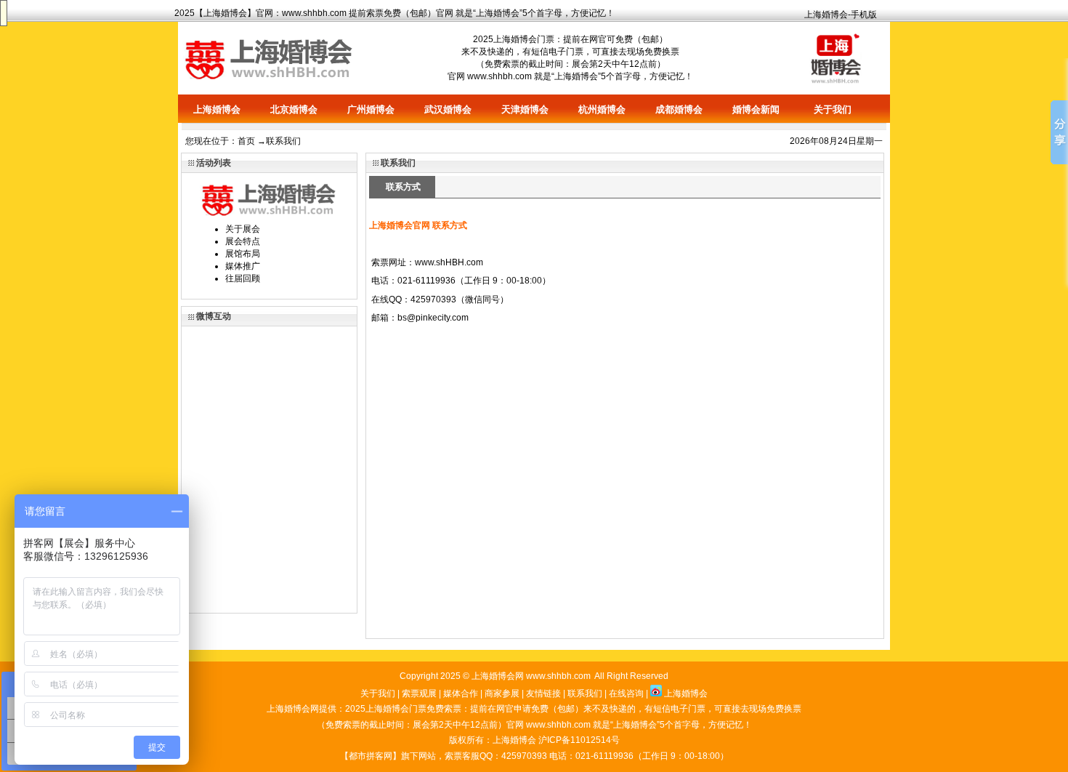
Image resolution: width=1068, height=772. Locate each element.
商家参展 (502, 693)
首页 (246, 141)
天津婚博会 (525, 109)
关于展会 (242, 229)
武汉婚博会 (448, 109)
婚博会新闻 (756, 109)
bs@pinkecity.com (433, 318)
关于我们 (832, 109)
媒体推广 (242, 266)
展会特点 (242, 241)
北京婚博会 (293, 109)
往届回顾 (242, 278)
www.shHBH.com (449, 262)
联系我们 (584, 693)
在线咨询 (626, 693)
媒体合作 (460, 693)
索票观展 (419, 693)
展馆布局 (242, 254)
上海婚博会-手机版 (840, 14)
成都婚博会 (679, 109)
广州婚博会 (371, 109)
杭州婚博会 (602, 109)
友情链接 (543, 693)
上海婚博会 (225, 13)
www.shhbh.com (314, 13)
